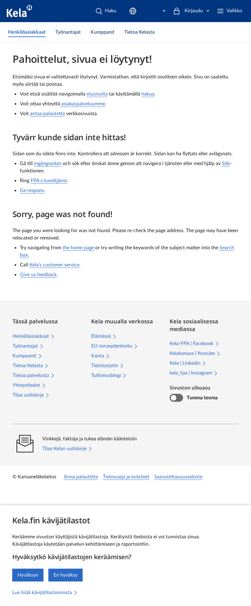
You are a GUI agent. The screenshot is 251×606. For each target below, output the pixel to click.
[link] (27, 32)
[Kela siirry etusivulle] (19, 11)
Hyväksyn (27, 575)
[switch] (176, 398)
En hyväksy (65, 575)
